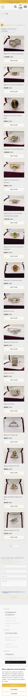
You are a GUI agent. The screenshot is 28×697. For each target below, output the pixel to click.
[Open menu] (25, 7)
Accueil (3, 14)
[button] (20, 7)
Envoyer (14, 597)
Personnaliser (14, 689)
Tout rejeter (14, 693)
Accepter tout (14, 685)
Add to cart (14, 60)
